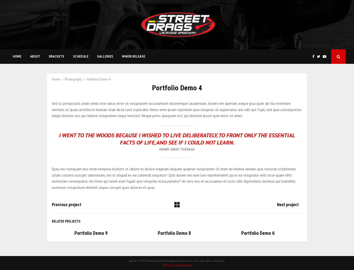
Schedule (80, 56)
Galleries (105, 56)
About (35, 56)
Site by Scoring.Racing (177, 265)
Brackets (56, 56)
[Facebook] (314, 56)
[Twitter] (320, 56)
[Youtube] (326, 56)
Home (17, 56)
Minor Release (133, 56)
